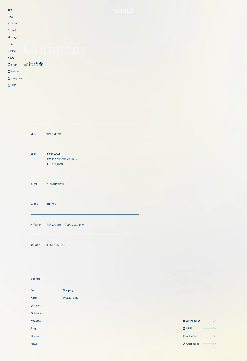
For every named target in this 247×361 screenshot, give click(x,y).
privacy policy (70, 297)
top (33, 290)
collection (36, 313)
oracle (37, 305)
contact (35, 336)
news (34, 343)
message (36, 320)
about (34, 297)
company (68, 290)
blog (33, 328)
